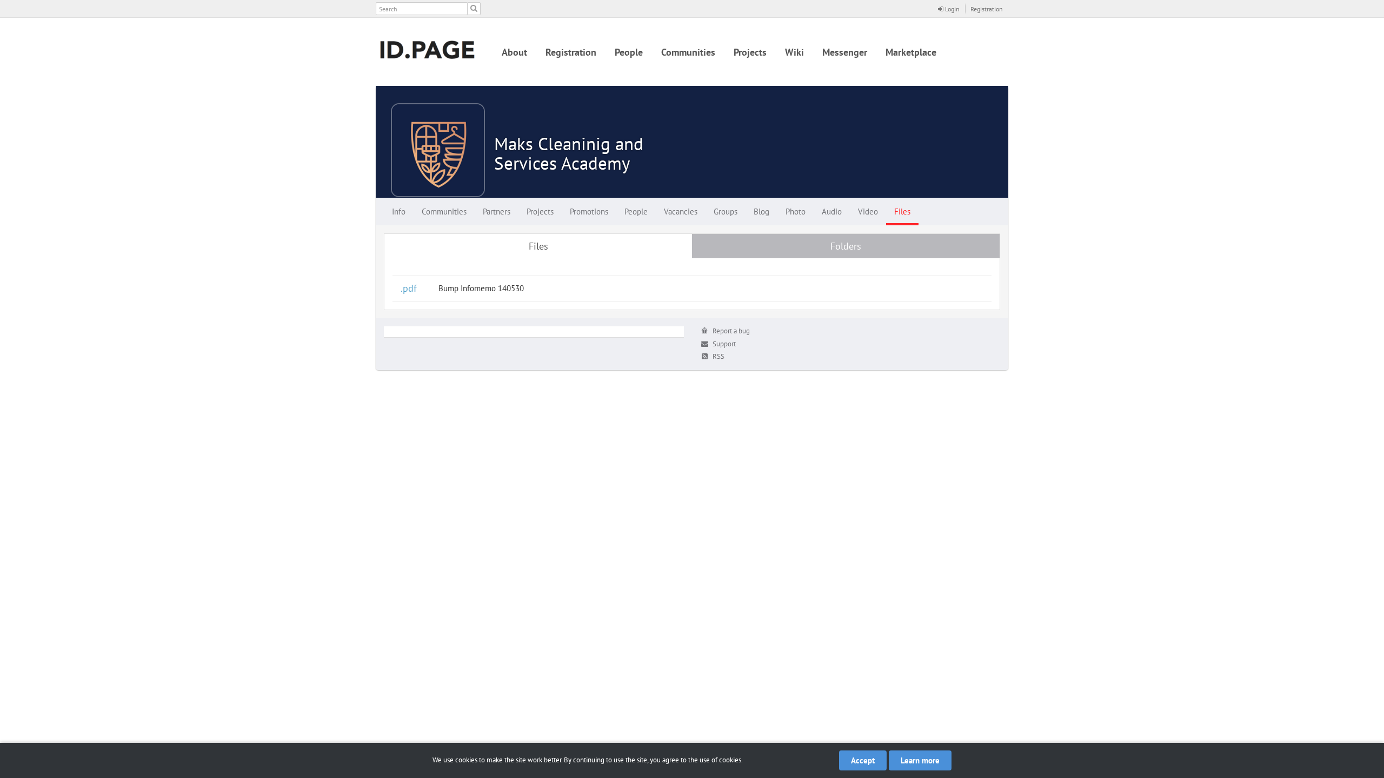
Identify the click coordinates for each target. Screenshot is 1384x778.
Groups (725, 211)
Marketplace (911, 52)
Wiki (794, 52)
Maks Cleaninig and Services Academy (568, 153)
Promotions (589, 211)
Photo (796, 211)
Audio (832, 211)
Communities (688, 52)
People (629, 52)
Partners (496, 211)
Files (902, 211)
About (514, 52)
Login (951, 9)
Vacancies (680, 211)
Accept (863, 760)
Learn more (920, 760)
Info (398, 211)
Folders (845, 246)
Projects (750, 52)
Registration (986, 9)
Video (868, 211)
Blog (761, 211)
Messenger (844, 52)
